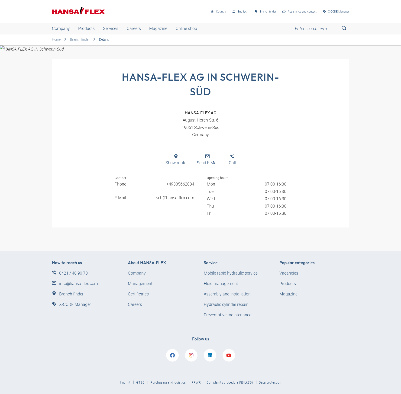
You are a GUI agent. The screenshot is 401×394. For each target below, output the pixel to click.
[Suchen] (344, 28)
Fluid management (221, 283)
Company (61, 28)
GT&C (140, 382)
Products (86, 28)
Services (110, 28)
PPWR (196, 382)
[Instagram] (191, 355)
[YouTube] (229, 355)
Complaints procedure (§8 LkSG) (230, 382)
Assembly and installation (227, 294)
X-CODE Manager (75, 304)
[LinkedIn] (210, 355)
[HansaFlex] (78, 10)
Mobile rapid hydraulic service (231, 273)
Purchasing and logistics (168, 382)
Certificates (138, 294)
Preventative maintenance (227, 314)
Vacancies (288, 273)
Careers (134, 28)
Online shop (186, 28)
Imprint (125, 382)
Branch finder (80, 39)
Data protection (270, 382)
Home (56, 39)
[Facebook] (172, 355)
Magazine (158, 28)
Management (140, 283)
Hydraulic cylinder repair (226, 304)
